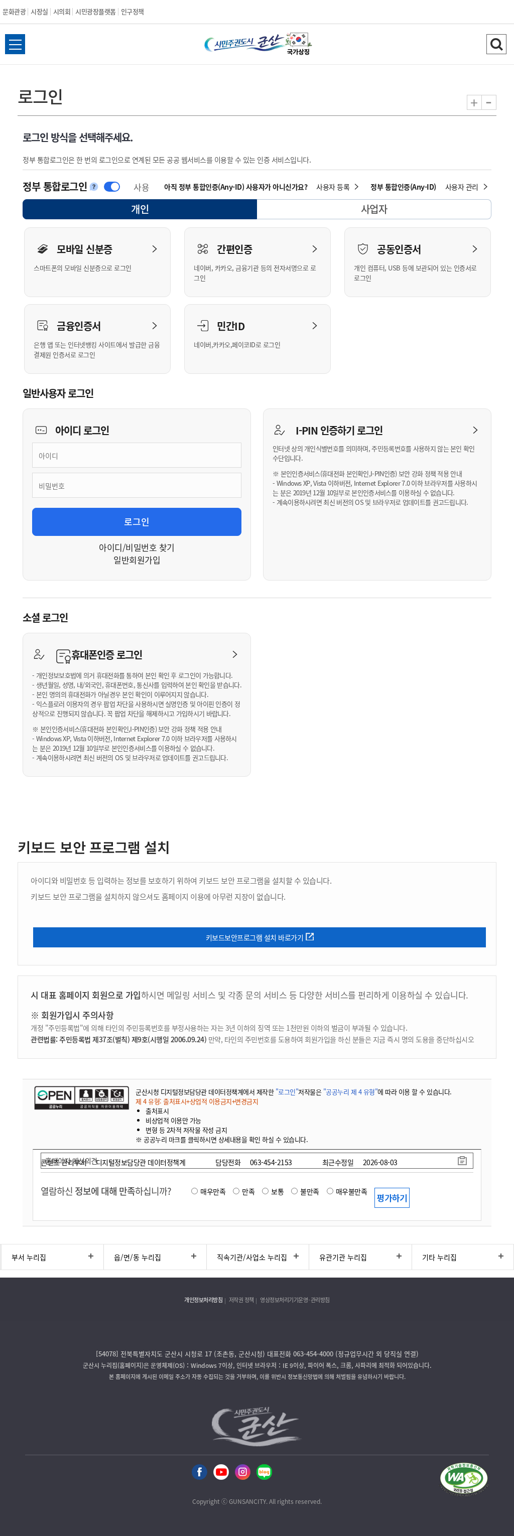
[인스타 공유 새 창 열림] (242, 1471)
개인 (148, 210)
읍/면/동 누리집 (137, 1257)
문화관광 (14, 11)
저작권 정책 (241, 1300)
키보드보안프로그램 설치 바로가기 (255, 937)
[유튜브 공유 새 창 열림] (221, 1471)
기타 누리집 (439, 1257)
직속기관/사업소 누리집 (252, 1257)
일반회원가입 (136, 559)
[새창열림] (299, 44)
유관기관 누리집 (343, 1257)
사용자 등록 (332, 187)
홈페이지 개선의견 (71, 1161)
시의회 (62, 11)
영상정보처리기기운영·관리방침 (295, 1300)
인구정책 (132, 11)
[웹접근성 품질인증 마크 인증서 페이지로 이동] (464, 1480)
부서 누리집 (29, 1257)
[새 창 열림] (82, 1097)
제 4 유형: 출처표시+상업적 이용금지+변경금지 (197, 1101)
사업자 (374, 209)
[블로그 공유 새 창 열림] (264, 1471)
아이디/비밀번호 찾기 (137, 547)
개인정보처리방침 (203, 1300)
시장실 (39, 11)
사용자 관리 (461, 187)
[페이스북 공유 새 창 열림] (199, 1471)
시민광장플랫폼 (95, 11)
